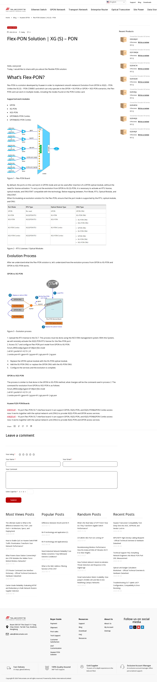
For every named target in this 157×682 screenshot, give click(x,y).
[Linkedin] (142, 627)
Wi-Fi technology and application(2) (55, 542)
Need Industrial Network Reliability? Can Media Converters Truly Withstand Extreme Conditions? (56, 554)
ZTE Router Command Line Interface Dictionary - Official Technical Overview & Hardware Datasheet (21, 573)
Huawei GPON (25, 18)
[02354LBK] (123, 80)
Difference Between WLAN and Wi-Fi (55, 523)
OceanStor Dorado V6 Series (140, 36)
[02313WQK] (123, 53)
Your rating (10, 454)
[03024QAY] (123, 40)
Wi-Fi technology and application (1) (55, 532)
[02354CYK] (123, 66)
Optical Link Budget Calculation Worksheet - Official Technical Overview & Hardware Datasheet (128, 570)
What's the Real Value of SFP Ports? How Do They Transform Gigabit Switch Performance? (92, 525)
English (113, 2)
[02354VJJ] (123, 93)
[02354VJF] (123, 133)
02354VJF (133, 131)
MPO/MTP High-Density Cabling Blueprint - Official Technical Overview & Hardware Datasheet (128, 540)
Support (133, 2)
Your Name (11, 459)
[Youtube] (138, 627)
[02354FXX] (123, 106)
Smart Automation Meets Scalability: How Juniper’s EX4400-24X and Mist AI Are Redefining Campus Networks (92, 580)
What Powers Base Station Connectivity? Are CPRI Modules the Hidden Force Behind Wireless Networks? (21, 558)
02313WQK (134, 52)
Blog (139, 2)
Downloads (147, 2)
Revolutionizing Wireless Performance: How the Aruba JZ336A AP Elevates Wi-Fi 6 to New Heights (92, 550)
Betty (23, 32)
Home (8, 18)
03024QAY (134, 39)
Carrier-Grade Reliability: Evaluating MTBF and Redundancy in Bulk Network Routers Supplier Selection (21, 588)
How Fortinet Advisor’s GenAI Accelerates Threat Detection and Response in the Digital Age (92, 565)
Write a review (143, 42)
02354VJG (133, 118)
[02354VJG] (123, 119)
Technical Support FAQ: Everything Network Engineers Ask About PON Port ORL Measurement (128, 555)
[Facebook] (131, 627)
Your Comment (11, 469)
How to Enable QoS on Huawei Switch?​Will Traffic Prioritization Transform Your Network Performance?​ (21, 543)
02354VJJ (133, 92)
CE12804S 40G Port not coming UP (90, 538)
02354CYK (133, 65)
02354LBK (134, 79)
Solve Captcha (12, 492)
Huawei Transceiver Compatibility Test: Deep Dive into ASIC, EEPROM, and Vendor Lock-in (127, 525)
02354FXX (133, 105)
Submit (13, 500)
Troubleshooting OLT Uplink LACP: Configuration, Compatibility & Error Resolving (126, 585)
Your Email (67, 459)
